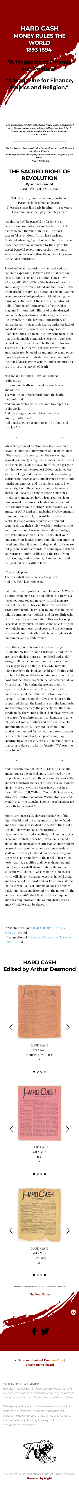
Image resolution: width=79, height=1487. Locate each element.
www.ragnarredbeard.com (31, 1473)
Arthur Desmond (53, 969)
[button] (39, 8)
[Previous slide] (11, 1027)
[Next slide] (68, 1027)
